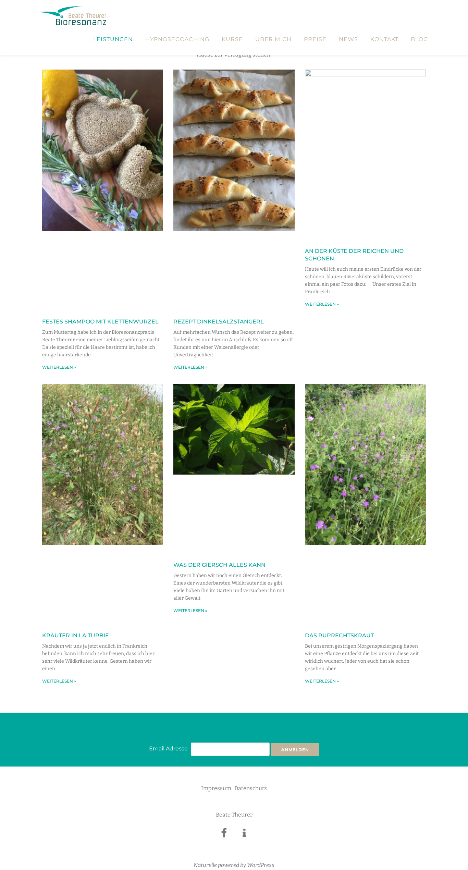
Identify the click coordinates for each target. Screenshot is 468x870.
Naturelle (205, 865)
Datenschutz (250, 788)
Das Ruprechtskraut (339, 635)
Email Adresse (168, 748)
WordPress (260, 865)
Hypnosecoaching (177, 39)
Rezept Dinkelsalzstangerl (218, 321)
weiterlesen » (59, 367)
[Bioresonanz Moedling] (71, 15)
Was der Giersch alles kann (219, 565)
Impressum (216, 788)
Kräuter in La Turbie (75, 635)
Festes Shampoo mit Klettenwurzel (100, 321)
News (348, 39)
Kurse (232, 39)
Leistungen (113, 39)
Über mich (273, 39)
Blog (419, 39)
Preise (315, 39)
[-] (223, 835)
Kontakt (384, 39)
